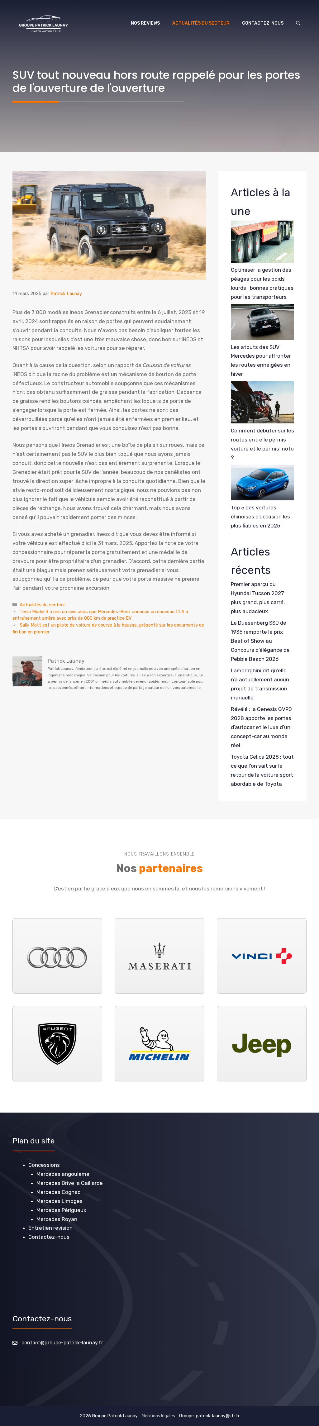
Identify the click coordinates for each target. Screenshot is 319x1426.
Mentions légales (158, 1416)
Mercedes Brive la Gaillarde (69, 1183)
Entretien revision (50, 1228)
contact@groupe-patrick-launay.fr (62, 1343)
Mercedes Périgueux (61, 1210)
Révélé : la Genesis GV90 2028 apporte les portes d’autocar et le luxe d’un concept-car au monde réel (261, 727)
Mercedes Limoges (59, 1201)
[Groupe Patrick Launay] (43, 23)
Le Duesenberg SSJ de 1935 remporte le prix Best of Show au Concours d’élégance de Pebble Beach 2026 (260, 641)
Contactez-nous (262, 23)
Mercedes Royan (56, 1219)
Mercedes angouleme (62, 1174)
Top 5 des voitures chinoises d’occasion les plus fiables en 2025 (260, 516)
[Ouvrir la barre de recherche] (298, 23)
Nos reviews (145, 23)
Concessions (44, 1165)
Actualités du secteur (201, 23)
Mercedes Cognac (58, 1192)
